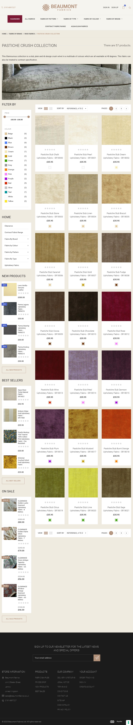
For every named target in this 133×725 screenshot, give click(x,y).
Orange (17, 169)
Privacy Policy (64, 709)
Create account (86, 687)
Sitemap (61, 700)
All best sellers (13, 481)
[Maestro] (112, 721)
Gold (17, 156)
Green (17, 160)
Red (17, 183)
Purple (17, 179)
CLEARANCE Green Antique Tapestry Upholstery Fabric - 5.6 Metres (23, 563)
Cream (17, 152)
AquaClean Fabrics (79, 26)
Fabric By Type (70, 19)
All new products (14, 370)
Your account (88, 671)
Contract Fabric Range (55, 26)
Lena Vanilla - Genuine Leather (23, 288)
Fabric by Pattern (48, 19)
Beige (17, 134)
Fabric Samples (42, 678)
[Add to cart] (43, 118)
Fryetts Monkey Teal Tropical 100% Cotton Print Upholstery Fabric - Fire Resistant (23, 437)
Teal (17, 192)
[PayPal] (119, 721)
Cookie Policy (63, 705)
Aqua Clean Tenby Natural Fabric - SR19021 (23, 393)
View (40, 108)
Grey (17, 165)
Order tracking (86, 678)
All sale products (14, 619)
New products (42, 687)
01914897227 (10, 7)
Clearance (15, 19)
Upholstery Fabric (12, 265)
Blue (17, 143)
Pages (104, 108)
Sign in (82, 682)
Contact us (62, 696)
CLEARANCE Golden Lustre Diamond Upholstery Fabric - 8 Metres (23, 506)
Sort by (60, 108)
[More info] (56, 118)
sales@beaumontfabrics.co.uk (17, 696)
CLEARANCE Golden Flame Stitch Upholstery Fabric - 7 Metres (23, 534)
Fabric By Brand (113, 19)
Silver (17, 188)
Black (17, 138)
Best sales (40, 691)
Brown (17, 147)
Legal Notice (63, 682)
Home (6, 217)
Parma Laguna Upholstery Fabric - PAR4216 (23, 308)
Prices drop (40, 682)
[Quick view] (50, 118)
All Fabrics (30, 19)
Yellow (17, 201)
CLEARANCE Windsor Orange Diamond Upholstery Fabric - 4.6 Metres (22, 593)
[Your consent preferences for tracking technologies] (128, 722)
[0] (123, 7)
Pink (17, 174)
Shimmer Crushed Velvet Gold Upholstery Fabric (23, 461)
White (17, 197)
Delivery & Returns (66, 678)
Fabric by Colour (91, 19)
